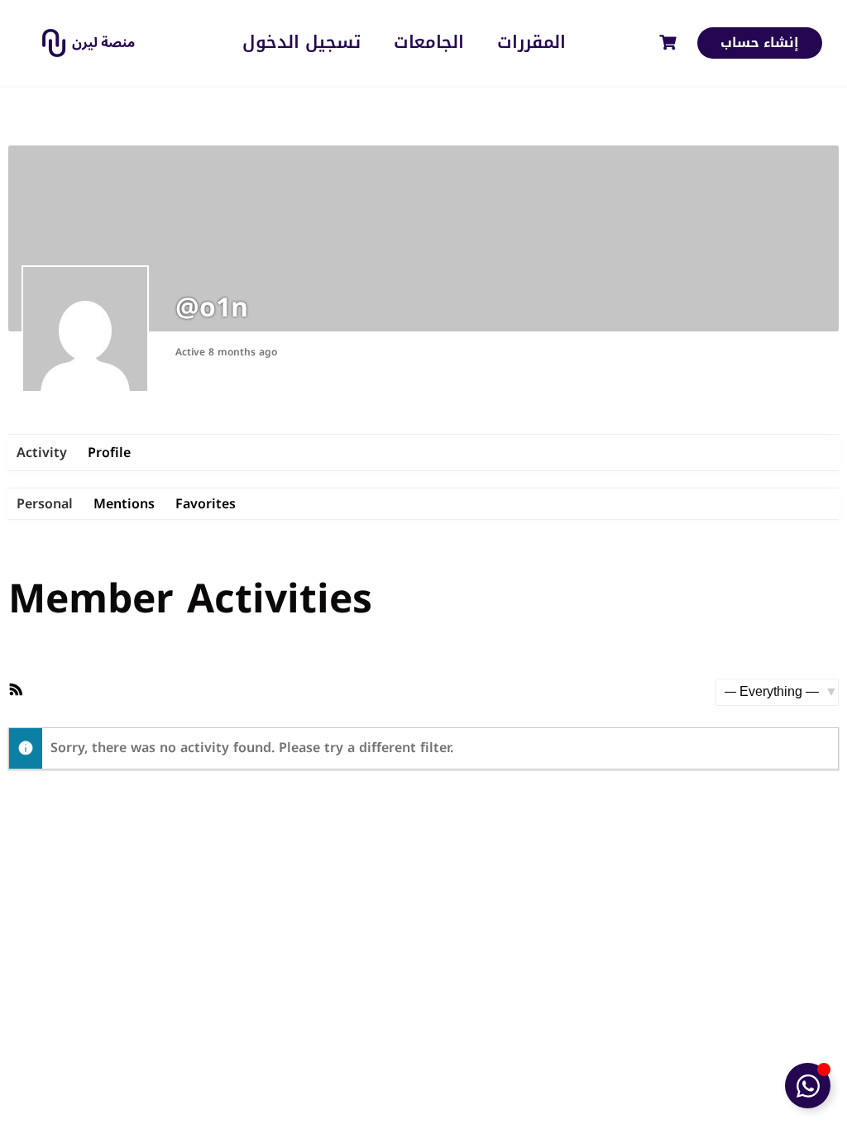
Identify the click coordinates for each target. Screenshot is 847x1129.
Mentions (124, 504)
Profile (109, 452)
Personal (45, 504)
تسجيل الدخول (301, 42)
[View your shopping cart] (670, 42)
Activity (42, 452)
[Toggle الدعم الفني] (807, 1085)
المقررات (531, 42)
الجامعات (429, 42)
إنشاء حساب (759, 42)
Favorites (205, 504)
